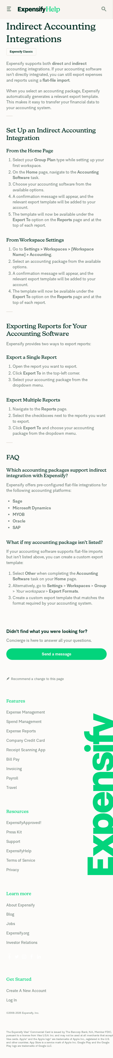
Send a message (56, 654)
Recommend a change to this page (37, 679)
